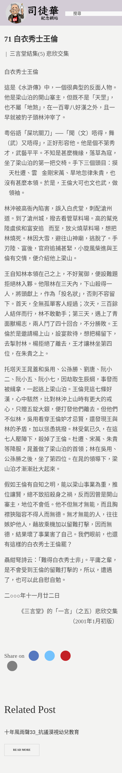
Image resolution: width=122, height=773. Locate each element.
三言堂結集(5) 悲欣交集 (39, 54)
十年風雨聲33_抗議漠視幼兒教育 (41, 731)
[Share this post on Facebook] (34, 656)
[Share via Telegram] (97, 656)
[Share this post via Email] (12, 666)
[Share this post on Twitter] (50, 656)
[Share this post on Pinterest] (65, 656)
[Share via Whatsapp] (81, 656)
